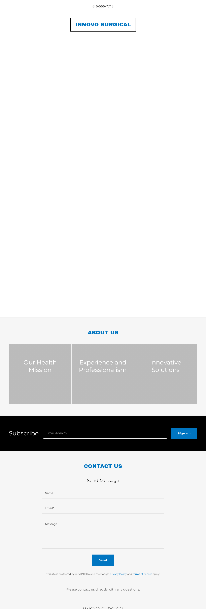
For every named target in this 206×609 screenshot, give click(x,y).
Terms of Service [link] (142, 573)
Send (103, 560)
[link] (103, 25)
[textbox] (105, 433)
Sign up (184, 433)
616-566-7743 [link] (103, 6)
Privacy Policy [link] (118, 573)
